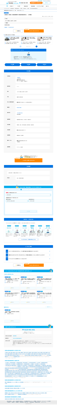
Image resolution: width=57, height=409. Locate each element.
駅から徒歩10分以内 (11, 27)
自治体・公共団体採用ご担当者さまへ (18, 401)
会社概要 (28, 64)
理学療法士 (9, 402)
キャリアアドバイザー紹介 (40, 6)
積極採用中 (6, 27)
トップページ (7, 6)
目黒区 (28, 8)
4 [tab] (30, 46)
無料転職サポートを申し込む (36, 2)
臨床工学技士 (26, 402)
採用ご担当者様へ (40, 0)
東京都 (21, 8)
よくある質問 (48, 401)
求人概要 (12, 64)
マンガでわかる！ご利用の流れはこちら (28, 239)
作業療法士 (13, 402)
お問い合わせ (39, 401)
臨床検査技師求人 (17, 8)
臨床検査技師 (12, 8)
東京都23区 (24, 8)
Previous (20, 46)
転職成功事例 (25, 6)
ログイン (46, 2)
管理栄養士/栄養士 (37, 402)
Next (36, 46)
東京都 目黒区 (19, 107)
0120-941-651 (23, 2)
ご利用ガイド (11, 6)
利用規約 (35, 401)
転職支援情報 (33, 6)
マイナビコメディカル (6, 8)
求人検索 (18, 6)
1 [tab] (26, 46)
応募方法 (44, 64)
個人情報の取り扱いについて (29, 401)
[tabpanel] (12, 40)
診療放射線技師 (31, 402)
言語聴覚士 (17, 402)
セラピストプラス (43, 402)
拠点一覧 (47, 6)
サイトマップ (44, 401)
